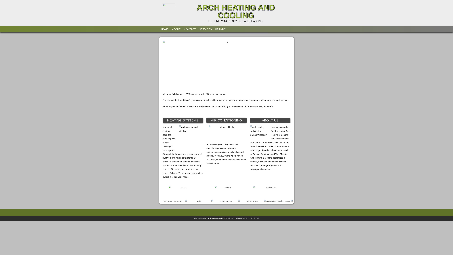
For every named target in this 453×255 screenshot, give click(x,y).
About (176, 29)
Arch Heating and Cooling (236, 11)
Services (205, 29)
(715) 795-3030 (254, 218)
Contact (190, 29)
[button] (165, 65)
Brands (220, 29)
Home (164, 29)
